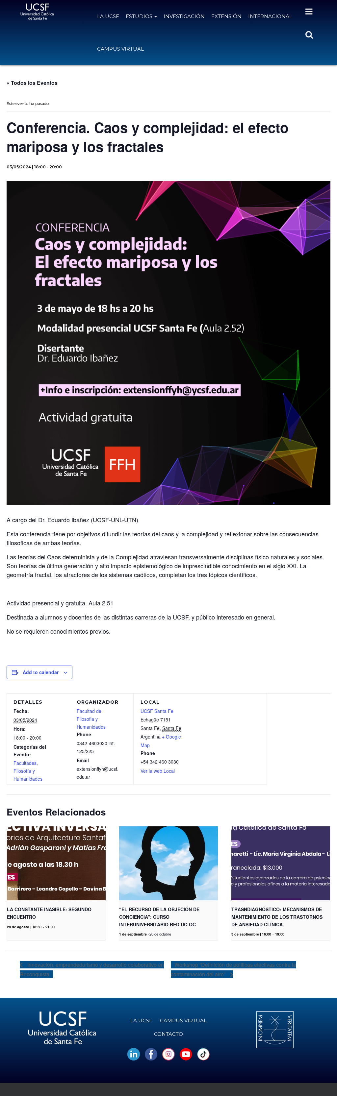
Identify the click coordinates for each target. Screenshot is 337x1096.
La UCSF (108, 16)
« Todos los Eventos (32, 82)
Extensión (226, 16)
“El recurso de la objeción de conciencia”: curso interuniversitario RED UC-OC (159, 916)
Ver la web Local (158, 770)
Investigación (184, 16)
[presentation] (56, 863)
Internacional (270, 16)
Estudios (140, 16)
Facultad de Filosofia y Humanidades (91, 719)
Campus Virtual (120, 49)
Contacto (168, 1034)
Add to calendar (41, 672)
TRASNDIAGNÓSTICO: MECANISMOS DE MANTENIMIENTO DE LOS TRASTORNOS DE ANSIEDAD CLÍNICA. (277, 916)
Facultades (25, 763)
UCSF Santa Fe (157, 711)
